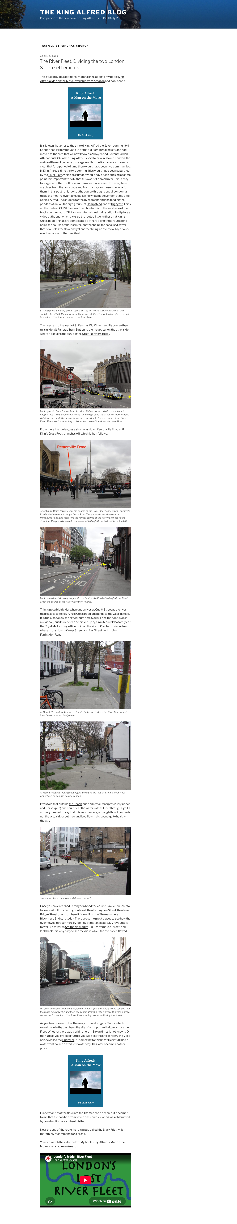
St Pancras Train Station (69, 329)
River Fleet (55, 174)
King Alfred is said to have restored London (97, 158)
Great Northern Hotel (95, 333)
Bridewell (68, 1040)
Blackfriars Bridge (51, 918)
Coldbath (106, 626)
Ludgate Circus (105, 1023)
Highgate (117, 204)
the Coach (75, 804)
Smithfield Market (76, 927)
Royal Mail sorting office (60, 626)
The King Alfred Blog (83, 12)
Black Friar (109, 1129)
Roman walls (108, 162)
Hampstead (94, 204)
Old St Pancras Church (73, 208)
